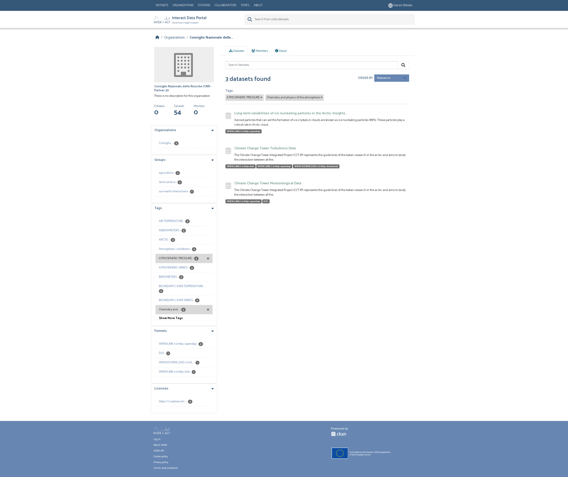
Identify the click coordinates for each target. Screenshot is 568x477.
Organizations (183, 5)
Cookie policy (161, 456)
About (258, 5)
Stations (204, 5)
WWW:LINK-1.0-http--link (240, 166)
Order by (365, 78)
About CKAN (160, 445)
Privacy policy (161, 462)
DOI (266, 201)
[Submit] (403, 65)
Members (261, 51)
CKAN (338, 434)
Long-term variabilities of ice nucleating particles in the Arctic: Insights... (290, 113)
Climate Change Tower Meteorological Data (267, 183)
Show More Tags (171, 318)
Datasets (162, 5)
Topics (245, 5)
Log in (157, 439)
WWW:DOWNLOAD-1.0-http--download (316, 166)
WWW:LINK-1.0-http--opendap (243, 131)
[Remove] (261, 98)
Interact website (402, 5)
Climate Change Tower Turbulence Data (265, 148)
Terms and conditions (166, 468)
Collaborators (225, 5)
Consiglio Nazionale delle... (211, 38)
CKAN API (159, 451)
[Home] (157, 38)
